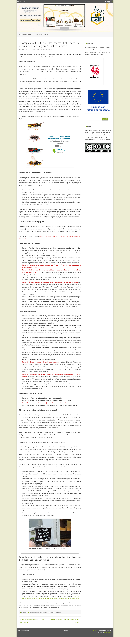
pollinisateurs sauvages (54, 612)
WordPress (107, 632)
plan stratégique (34, 612)
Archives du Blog (42, 34)
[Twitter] (105, 1)
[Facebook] (107, 1)
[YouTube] (109, 1)
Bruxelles (24, 612)
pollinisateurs (43, 612)
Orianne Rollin (24, 49)
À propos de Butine (24, 34)
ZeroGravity (93, 630)
